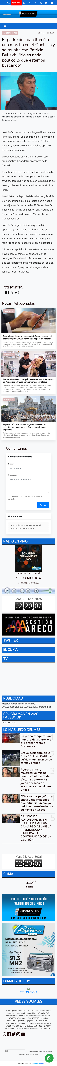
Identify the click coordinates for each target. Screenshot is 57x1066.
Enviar (43, 505)
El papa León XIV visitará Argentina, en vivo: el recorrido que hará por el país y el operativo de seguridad (24, 427)
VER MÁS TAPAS (28, 992)
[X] (29, 2)
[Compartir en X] (12, 292)
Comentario (12, 475)
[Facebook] (35, 2)
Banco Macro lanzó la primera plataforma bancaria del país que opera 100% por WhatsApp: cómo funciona (27, 337)
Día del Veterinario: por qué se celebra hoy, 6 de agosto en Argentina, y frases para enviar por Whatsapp (28, 380)
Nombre (11, 464)
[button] (8, 2)
